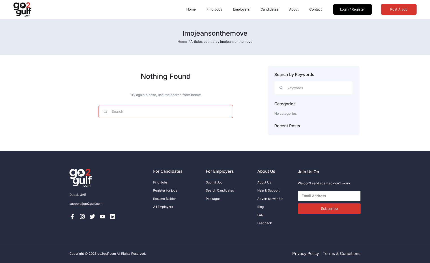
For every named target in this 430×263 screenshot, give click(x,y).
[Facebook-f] (72, 216)
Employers (241, 9)
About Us (264, 182)
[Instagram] (82, 216)
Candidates (269, 9)
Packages (213, 198)
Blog (260, 207)
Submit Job (214, 182)
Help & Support (268, 190)
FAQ (260, 215)
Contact (315, 9)
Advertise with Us (270, 198)
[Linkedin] (112, 216)
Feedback (264, 223)
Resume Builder (164, 198)
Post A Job (398, 9)
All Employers (163, 207)
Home (191, 9)
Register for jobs (165, 190)
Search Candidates (220, 190)
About (294, 9)
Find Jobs (214, 9)
